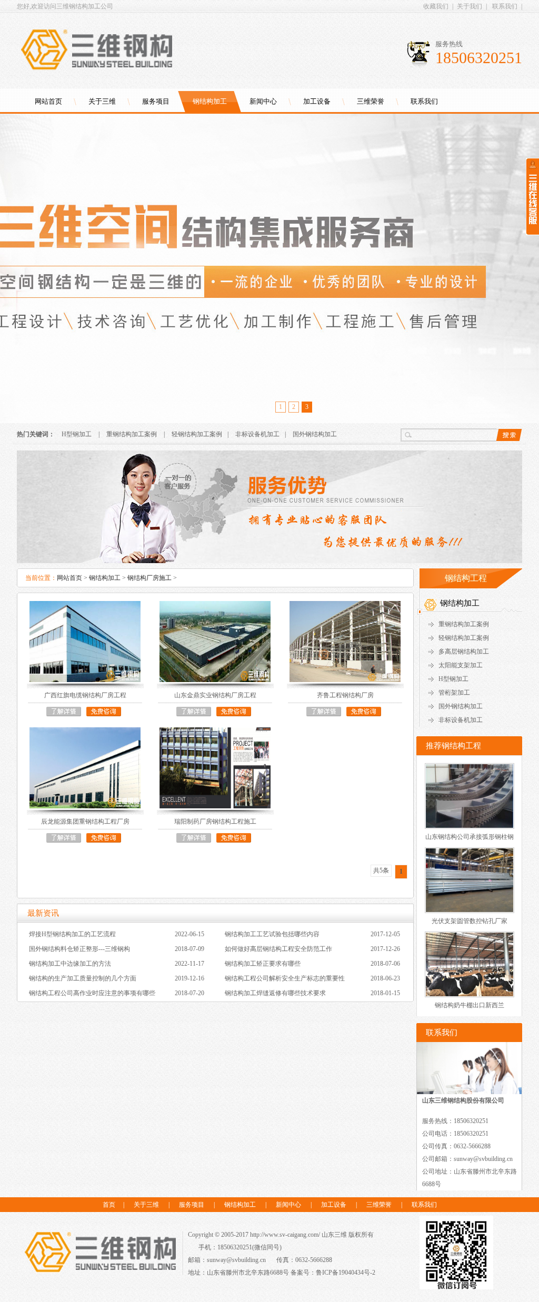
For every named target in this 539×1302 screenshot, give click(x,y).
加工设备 (317, 101)
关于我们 (469, 6)
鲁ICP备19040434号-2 (345, 1272)
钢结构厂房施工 (149, 578)
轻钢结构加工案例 (197, 434)
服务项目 (155, 101)
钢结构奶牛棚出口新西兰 (469, 1005)
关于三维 (102, 101)
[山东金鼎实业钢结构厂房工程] (215, 641)
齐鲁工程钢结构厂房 (345, 695)
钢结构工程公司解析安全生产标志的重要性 (285, 978)
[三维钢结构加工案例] (269, 561)
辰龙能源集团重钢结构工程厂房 (85, 821)
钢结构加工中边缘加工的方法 (70, 963)
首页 (109, 1204)
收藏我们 (435, 6)
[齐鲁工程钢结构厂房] (345, 641)
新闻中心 (263, 101)
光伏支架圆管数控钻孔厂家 (469, 921)
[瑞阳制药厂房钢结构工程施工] (215, 768)
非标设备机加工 (257, 434)
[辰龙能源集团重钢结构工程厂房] (85, 768)
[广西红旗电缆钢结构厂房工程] (85, 641)
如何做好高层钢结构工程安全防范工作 (278, 949)
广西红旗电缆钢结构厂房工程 (85, 695)
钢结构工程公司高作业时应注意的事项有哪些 (92, 993)
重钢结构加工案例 (131, 434)
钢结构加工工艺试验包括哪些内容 (272, 934)
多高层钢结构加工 (463, 651)
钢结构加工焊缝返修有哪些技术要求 (275, 993)
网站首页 (48, 101)
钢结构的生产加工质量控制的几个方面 (82, 978)
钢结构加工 (210, 101)
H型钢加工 (77, 434)
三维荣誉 (370, 101)
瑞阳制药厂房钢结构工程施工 (215, 821)
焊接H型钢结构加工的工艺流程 (72, 934)
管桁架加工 (454, 692)
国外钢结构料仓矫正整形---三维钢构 (79, 949)
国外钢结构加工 (315, 434)
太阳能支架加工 (460, 665)
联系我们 (504, 6)
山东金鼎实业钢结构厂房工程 (215, 695)
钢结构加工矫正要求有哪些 (263, 963)
